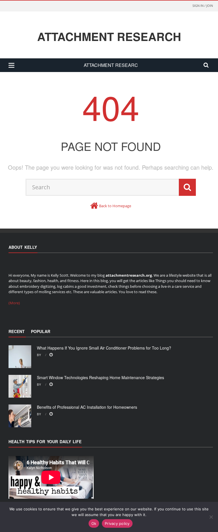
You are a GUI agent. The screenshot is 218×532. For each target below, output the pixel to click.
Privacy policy (117, 523)
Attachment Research (109, 36)
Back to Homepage (115, 205)
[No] (211, 517)
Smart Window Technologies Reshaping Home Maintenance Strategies (100, 377)
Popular (40, 331)
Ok (94, 523)
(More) (14, 302)
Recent (17, 331)
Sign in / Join (202, 5)
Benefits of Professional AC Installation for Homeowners (87, 407)
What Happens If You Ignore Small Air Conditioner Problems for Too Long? (104, 348)
